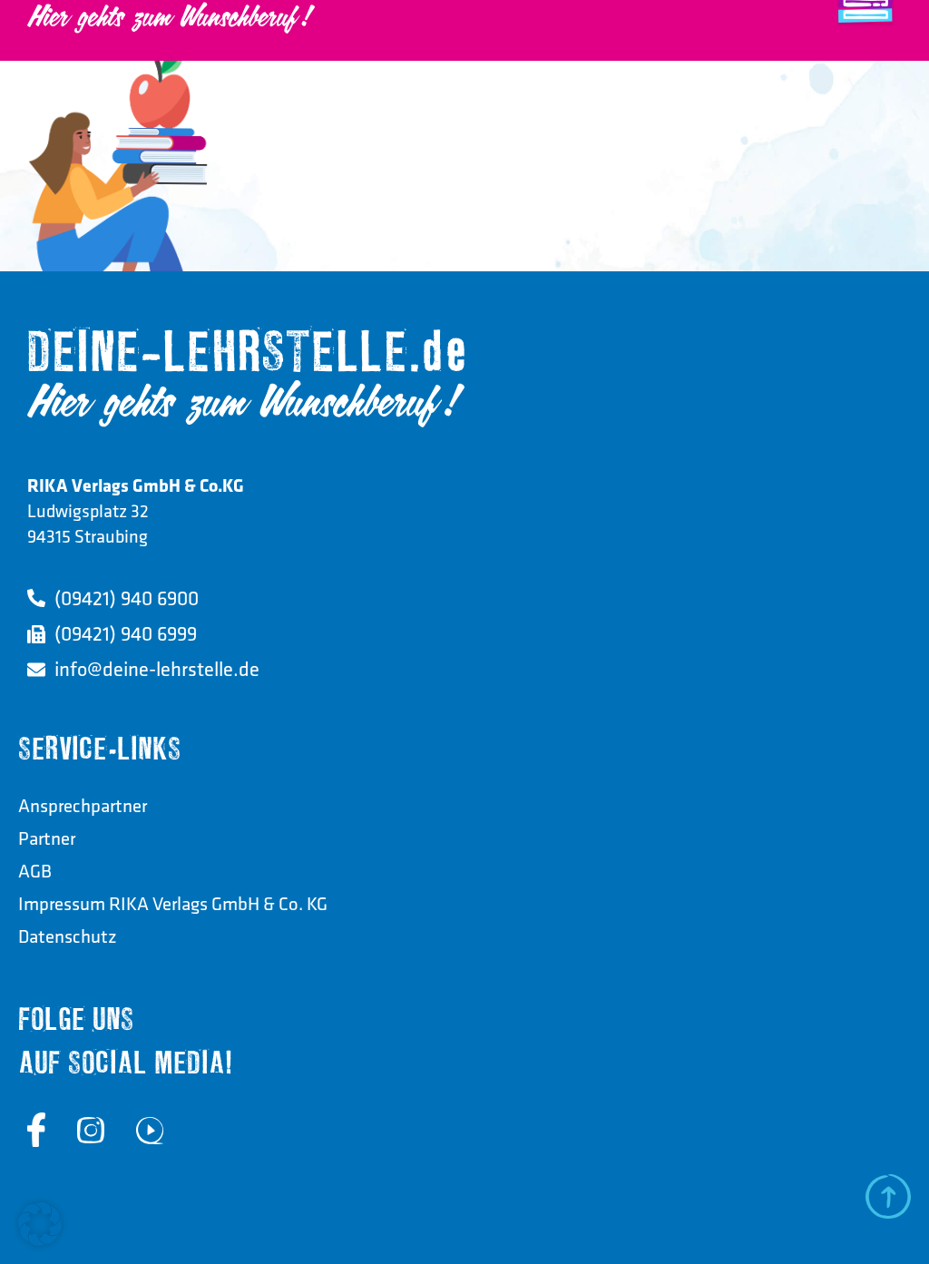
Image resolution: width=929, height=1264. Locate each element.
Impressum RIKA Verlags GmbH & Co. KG (173, 903)
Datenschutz (67, 936)
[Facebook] (36, 1129)
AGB (35, 870)
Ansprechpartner (82, 805)
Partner (46, 838)
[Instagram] (90, 1129)
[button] (40, 1224)
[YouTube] (149, 1129)
